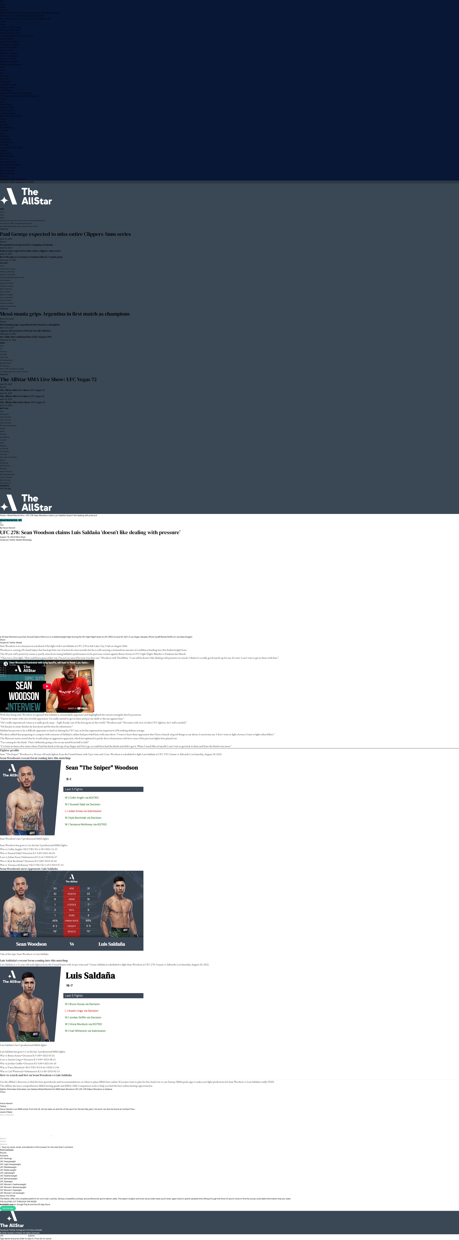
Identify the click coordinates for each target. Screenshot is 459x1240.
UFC (2, 73)
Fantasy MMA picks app (180, 1082)
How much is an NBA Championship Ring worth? (22, 15)
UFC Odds (4, 79)
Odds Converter (7, 110)
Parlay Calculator (7, 113)
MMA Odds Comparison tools (81, 1085)
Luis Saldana (32, 1089)
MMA (2, 67)
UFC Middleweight (8, 1167)
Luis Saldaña (67, 646)
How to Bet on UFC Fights (11, 147)
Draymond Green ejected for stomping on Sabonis (26, 244)
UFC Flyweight (6, 1181)
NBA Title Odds (7, 156)
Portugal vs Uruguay (9, 44)
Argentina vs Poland (9, 41)
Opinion (3, 176)
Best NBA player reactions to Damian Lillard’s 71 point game (31, 257)
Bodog (3, 122)
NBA (2, 1)
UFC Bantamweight (8, 1178)
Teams (3, 7)
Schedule (4, 1155)
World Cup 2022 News (10, 30)
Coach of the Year (8, 167)
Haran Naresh (9, 527)
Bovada (3, 119)
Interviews (4, 76)
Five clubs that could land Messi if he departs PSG (26, 336)
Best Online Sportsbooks (11, 116)
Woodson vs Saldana (102, 1089)
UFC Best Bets (6, 142)
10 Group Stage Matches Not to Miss (16, 36)
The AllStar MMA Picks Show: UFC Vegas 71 (22, 402)
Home (2, 4)
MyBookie (4, 136)
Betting (3, 99)
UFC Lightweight (7, 1173)
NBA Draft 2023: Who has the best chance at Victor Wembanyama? (30, 13)
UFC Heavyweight (8, 1161)
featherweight (174, 650)
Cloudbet (4, 130)
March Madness (7, 173)
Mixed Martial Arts (15, 515)
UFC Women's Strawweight (12, 1193)
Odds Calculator (7, 107)
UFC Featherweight (8, 1175)
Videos (90, 1089)
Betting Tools (6, 104)
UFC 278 (82, 1089)
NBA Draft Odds (7, 170)
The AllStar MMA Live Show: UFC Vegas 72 (48, 379)
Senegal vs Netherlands (10, 64)
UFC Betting (5, 139)
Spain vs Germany (8, 47)
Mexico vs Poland (8, 58)
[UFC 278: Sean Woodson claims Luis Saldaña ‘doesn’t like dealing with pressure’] (229, 588)
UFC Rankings (6, 90)
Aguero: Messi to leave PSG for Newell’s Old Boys (25, 330)
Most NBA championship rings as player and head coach (25, 18)
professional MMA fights (36, 838)
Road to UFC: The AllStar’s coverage (16, 93)
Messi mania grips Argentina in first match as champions (65, 313)
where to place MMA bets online (100, 1082)
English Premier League (10, 27)
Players (3, 10)
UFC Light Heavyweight (10, 1164)
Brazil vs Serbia (7, 50)
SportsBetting (6, 127)
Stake (2, 133)
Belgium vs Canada (8, 53)
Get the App (8, 1208)
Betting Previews (7, 87)
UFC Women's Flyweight (11, 1190)
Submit (31, 1235)
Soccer (3, 21)
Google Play (22, 1204)
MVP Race (4, 159)
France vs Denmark (8, 56)
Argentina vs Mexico (9, 61)
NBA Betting (5, 153)
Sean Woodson (7, 646)
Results (3, 1152)
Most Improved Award (10, 165)
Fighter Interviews (8, 1089)
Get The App (5, 488)
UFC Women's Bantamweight (13, 1187)
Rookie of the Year (8, 162)
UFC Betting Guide (8, 84)
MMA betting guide (49, 1085)
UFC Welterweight (8, 1170)
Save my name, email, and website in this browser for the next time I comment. (37, 1147)
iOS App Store (43, 1204)
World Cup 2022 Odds (10, 33)
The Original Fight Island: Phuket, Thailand (19, 96)
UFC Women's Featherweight (13, 1184)
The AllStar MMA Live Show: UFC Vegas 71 (22, 396)
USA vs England (7, 38)
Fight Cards (5, 81)
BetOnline (4, 124)
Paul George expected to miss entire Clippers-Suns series (65, 234)
